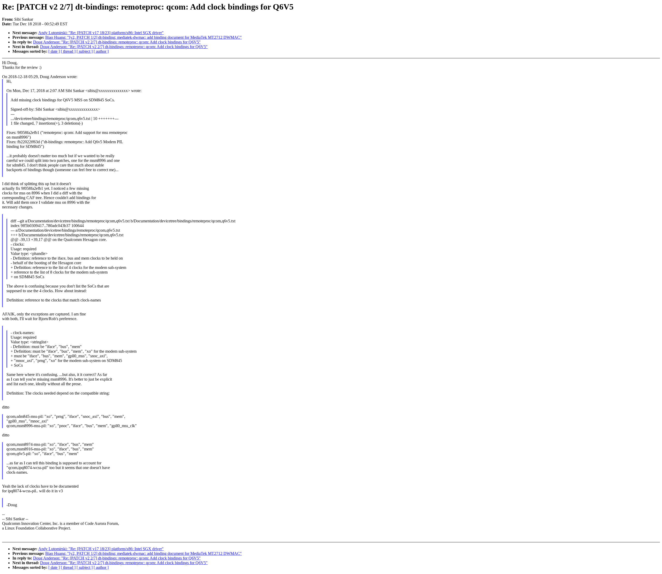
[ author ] (101, 51)
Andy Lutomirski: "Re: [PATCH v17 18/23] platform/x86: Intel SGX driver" (101, 33)
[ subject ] (85, 51)
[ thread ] (68, 51)
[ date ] (54, 51)
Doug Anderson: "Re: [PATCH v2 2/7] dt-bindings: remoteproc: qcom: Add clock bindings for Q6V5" (117, 42)
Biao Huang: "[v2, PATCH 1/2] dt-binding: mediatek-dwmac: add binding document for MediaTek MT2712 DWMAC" (143, 37)
